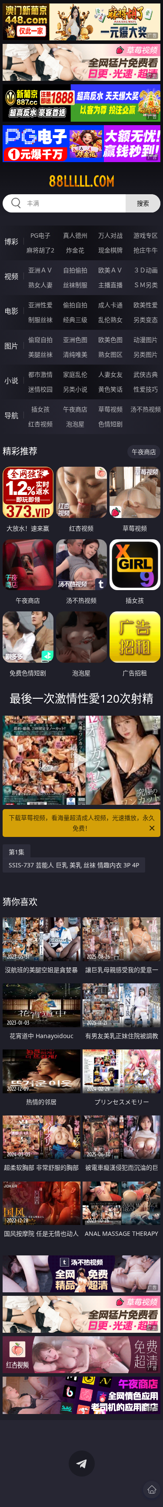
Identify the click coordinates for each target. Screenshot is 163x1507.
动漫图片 (145, 339)
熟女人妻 (40, 285)
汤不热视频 (145, 409)
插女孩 (40, 409)
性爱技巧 (145, 389)
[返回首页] (151, 1489)
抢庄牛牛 (145, 250)
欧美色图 (110, 339)
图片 (11, 346)
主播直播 (110, 285)
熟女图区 (110, 354)
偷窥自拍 (40, 339)
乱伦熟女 (110, 319)
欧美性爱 (145, 305)
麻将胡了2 (40, 250)
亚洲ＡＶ (40, 270)
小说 (11, 380)
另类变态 (145, 319)
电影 (11, 311)
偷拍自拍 (75, 305)
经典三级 (75, 319)
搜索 (143, 203)
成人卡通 (110, 305)
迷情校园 (40, 389)
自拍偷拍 (75, 270)
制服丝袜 (40, 319)
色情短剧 (110, 424)
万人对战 (110, 235)
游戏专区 (145, 235)
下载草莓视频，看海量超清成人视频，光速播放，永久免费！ (82, 822)
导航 (11, 415)
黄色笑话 (110, 389)
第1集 (16, 852)
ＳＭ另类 (145, 285)
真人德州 (75, 235)
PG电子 (40, 235)
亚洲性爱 (40, 305)
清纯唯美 (75, 354)
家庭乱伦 (75, 374)
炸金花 (75, 250)
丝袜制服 (75, 285)
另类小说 (75, 389)
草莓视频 (110, 409)
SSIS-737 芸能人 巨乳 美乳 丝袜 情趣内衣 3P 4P (74, 865)
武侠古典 (145, 374)
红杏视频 (40, 424)
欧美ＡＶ (110, 270)
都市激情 (40, 374)
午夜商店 (75, 409)
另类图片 (145, 354)
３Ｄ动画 (145, 270)
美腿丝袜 (40, 354)
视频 (11, 276)
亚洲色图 (75, 339)
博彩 (11, 241)
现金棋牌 (110, 250)
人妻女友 (110, 374)
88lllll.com (82, 181)
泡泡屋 (75, 424)
